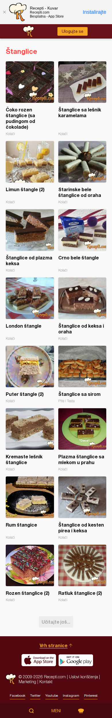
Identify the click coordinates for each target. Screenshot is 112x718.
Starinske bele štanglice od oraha (82, 172)
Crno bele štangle (82, 240)
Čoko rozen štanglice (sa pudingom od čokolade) (30, 98)
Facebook (17, 696)
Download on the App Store (39, 660)
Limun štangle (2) (30, 172)
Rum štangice (30, 508)
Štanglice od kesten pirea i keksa (82, 508)
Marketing (27, 681)
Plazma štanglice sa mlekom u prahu (82, 439)
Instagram (71, 696)
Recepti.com (11, 679)
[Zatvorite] (4, 12)
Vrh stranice (53, 645)
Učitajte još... (56, 621)
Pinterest (91, 696)
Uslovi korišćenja (83, 676)
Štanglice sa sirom (82, 374)
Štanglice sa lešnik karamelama (82, 98)
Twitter (35, 696)
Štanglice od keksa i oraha (82, 309)
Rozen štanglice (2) (30, 573)
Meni (56, 710)
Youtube (51, 696)
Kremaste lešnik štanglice (30, 439)
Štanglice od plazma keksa (30, 240)
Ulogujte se (72, 31)
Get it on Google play (76, 660)
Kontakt (46, 681)
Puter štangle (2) (30, 374)
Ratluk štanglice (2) (82, 573)
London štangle (30, 309)
